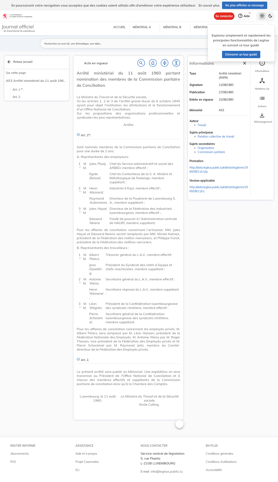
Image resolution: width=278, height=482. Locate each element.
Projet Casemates (87, 462)
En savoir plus (209, 5)
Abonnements (19, 453)
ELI (78, 470)
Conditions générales (219, 453)
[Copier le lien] (209, 161)
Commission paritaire (211, 152)
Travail (202, 125)
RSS (13, 462)
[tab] (262, 66)
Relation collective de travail (216, 136)
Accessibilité (214, 470)
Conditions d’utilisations (221, 462)
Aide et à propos (86, 453)
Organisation (206, 148)
